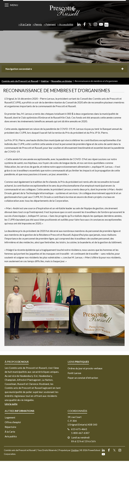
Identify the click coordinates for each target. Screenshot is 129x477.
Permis (38, 24)
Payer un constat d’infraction (83, 377)
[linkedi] (79, 24)
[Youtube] (101, 24)
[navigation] (64, 10)
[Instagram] (95, 24)
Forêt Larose (74, 373)
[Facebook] (84, 24)
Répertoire (10, 426)
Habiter (45, 81)
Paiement (50, 24)
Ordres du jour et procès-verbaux (85, 368)
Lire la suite (11, 403)
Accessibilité (66, 24)
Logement (10, 417)
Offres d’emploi (13, 422)
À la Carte (25, 24)
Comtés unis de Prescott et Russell (20, 81)
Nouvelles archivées (61, 81)
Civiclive (75, 450)
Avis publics (11, 436)
